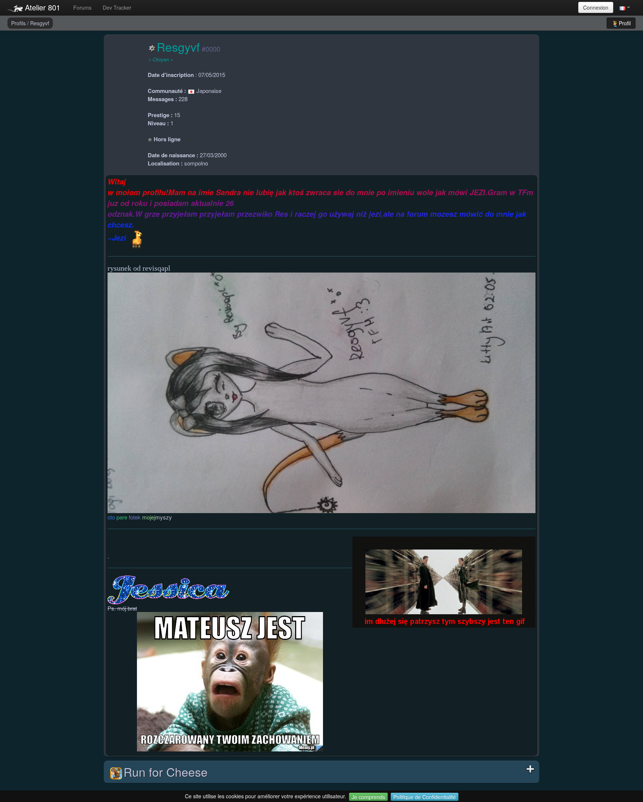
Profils (19, 23)
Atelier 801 (41, 7)
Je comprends (368, 797)
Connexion (595, 7)
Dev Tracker (117, 7)
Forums (82, 7)
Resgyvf (39, 23)
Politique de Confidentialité (424, 797)
